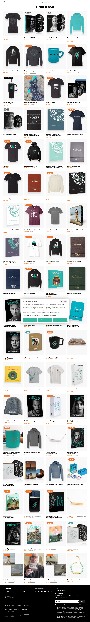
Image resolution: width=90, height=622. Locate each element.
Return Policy (26, 605)
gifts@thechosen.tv (11, 593)
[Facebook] (36, 592)
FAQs (12, 605)
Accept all (60, 320)
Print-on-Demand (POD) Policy (11, 611)
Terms (81, 613)
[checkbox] (27, 315)
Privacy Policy (16, 609)
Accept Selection (45, 320)
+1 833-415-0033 (10, 597)
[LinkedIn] (51, 592)
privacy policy (57, 312)
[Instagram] (39, 592)
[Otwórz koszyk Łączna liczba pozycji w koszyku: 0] (85, 1)
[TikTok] (48, 592)
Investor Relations (22, 611)
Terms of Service (8, 609)
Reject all (30, 320)
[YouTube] (45, 592)
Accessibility (18, 605)
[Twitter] (42, 592)
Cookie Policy (24, 609)
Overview (64, 301)
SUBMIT (81, 601)
